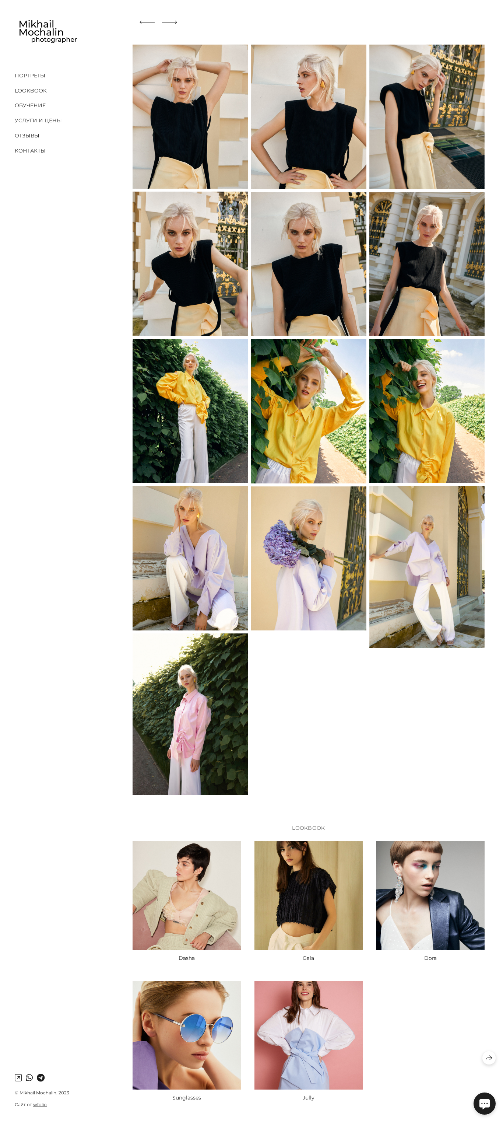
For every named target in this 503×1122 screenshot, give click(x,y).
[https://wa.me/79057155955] (29, 1078)
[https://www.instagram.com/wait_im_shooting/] (18, 1078)
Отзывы (27, 135)
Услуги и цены (38, 120)
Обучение (30, 105)
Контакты (30, 150)
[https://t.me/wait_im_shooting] (41, 1078)
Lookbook (31, 90)
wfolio (40, 1104)
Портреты (30, 75)
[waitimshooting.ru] (47, 32)
